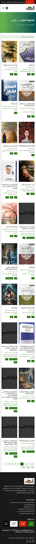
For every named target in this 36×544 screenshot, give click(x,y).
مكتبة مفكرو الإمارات (29, 507)
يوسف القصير (11, 67)
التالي (23, 467)
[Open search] (7, 8)
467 (32, 467)
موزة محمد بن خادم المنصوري (25, 231)
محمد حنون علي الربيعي (9, 401)
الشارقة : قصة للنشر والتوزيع (25, 398)
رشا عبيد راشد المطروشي (26, 354)
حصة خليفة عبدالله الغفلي (8, 447)
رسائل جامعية (30, 237)
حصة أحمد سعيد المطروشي (8, 229)
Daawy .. (30, 148)
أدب (33, 74)
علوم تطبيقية (9, 278)
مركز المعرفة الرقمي (29, 504)
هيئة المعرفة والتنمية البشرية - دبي (25, 511)
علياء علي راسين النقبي (9, 352)
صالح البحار (29, 67)
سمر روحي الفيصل (10, 190)
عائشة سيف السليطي (9, 310)
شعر (29, 116)
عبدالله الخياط (29, 187)
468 (28, 467)
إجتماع (32, 193)
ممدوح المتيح (11, 271)
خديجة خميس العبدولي (27, 396)
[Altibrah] (30, 8)
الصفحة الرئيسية (30, 24)
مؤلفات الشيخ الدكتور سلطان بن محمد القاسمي (22, 502)
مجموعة (30, 310)
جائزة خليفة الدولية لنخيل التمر (26, 513)
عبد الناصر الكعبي (10, 148)
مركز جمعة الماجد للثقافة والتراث (26, 509)
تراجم (7, 197)
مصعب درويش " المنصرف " (8, 106)
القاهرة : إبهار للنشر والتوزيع (8, 150)
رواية (29, 74)
